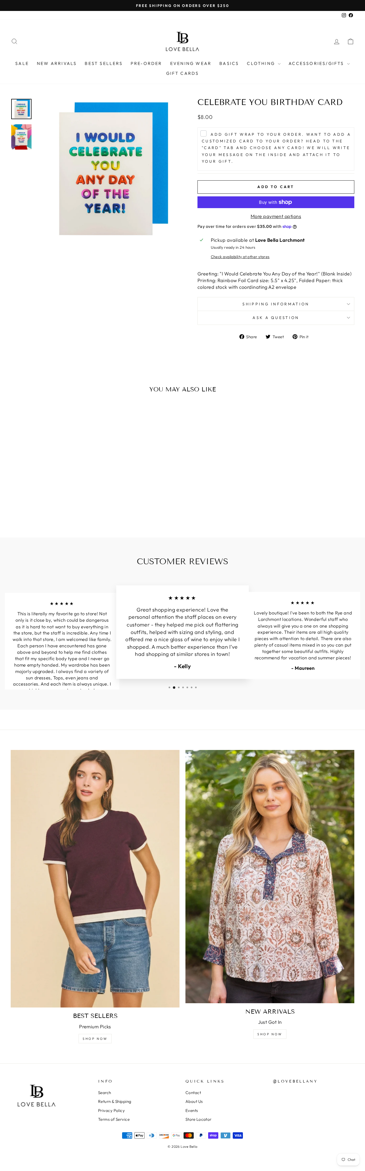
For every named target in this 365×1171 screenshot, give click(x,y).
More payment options (276, 216)
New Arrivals (57, 63)
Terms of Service (114, 1119)
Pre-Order (146, 63)
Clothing (262, 63)
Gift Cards (182, 73)
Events (191, 1110)
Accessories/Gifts (317, 63)
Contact (193, 1092)
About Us (194, 1101)
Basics (229, 63)
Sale (22, 63)
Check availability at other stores (240, 256)
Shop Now (95, 1039)
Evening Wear (190, 63)
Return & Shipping (114, 1101)
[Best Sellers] (95, 879)
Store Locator (198, 1119)
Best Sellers (103, 63)
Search (104, 1092)
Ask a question (276, 317)
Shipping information (275, 304)
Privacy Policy (111, 1110)
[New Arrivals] (269, 876)
